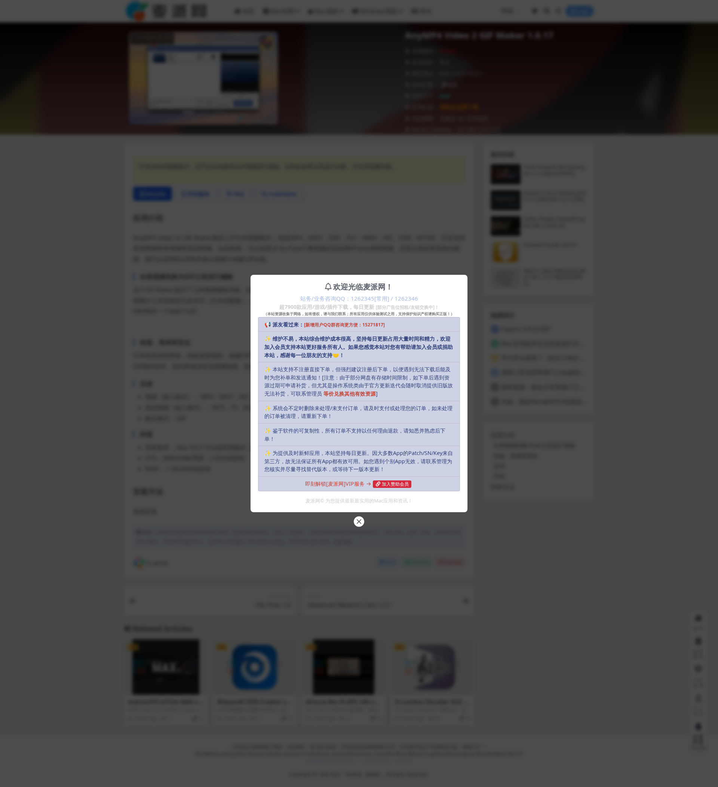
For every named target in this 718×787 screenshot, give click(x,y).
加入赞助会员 (395, 484)
